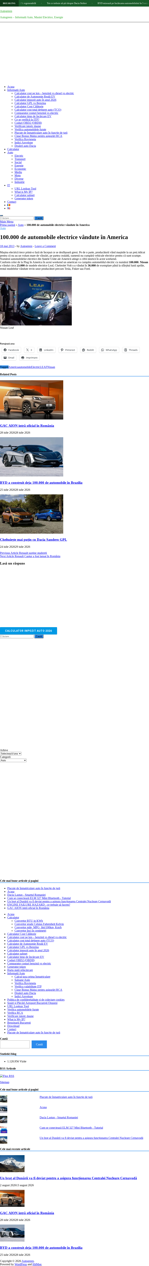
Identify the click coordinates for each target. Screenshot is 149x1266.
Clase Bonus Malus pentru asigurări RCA (38, 136)
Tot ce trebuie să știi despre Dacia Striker (47, 3)
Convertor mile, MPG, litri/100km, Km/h (38, 927)
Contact (11, 201)
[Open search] (1, 215)
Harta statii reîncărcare (20, 970)
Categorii (5, 756)
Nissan (51, 367)
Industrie (20, 182)
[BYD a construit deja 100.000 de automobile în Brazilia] (31, 475)
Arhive (4, 750)
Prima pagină (7, 224)
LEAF (43, 367)
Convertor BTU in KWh (29, 920)
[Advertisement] (74, 56)
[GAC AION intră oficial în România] (31, 418)
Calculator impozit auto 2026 (28, 630)
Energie (19, 165)
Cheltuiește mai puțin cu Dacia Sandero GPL (33, 540)
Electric (19, 155)
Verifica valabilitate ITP (28, 986)
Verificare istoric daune (28, 126)
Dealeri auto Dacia (25, 145)
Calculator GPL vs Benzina (30, 103)
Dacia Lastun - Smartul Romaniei (26, 894)
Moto (18, 175)
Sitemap (4, 1082)
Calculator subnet (25, 195)
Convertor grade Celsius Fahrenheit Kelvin (39, 924)
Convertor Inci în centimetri (30, 930)
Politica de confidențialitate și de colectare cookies (36, 999)
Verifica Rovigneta (25, 139)
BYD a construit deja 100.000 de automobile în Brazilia (41, 483)
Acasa (10, 86)
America (13, 367)
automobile (24, 367)
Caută (4, 1038)
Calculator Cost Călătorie (29, 106)
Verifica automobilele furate (30, 129)
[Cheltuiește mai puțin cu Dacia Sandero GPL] (31, 532)
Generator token (24, 198)
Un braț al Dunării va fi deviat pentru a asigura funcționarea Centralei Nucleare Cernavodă (59, 901)
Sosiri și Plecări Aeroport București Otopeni (32, 1002)
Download (13, 1025)
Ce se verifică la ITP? (27, 119)
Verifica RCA (15, 1012)
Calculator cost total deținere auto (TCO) (38, 109)
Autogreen (6, 11)
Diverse (19, 178)
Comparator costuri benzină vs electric (36, 113)
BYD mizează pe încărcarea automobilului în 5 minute (104, 3)
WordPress (21, 1264)
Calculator (13, 149)
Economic (20, 168)
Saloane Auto (22, 979)
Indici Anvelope (24, 142)
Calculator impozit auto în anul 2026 (35, 99)
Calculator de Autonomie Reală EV (35, 96)
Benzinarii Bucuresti (19, 1022)
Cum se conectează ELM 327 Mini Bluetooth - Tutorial (39, 898)
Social (18, 162)
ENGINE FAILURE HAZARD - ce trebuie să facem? (38, 904)
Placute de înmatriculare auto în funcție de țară (41, 132)
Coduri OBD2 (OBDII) (28, 122)
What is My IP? (24, 191)
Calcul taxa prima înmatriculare (32, 976)
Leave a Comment (45, 246)
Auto (10, 152)
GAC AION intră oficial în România (27, 426)
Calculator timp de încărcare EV (33, 116)
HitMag (37, 1264)
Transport (20, 159)
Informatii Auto (16, 89)
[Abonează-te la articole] (7, 1076)
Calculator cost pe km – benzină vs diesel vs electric (44, 93)
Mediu (18, 172)
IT (8, 185)
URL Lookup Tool (25, 188)
